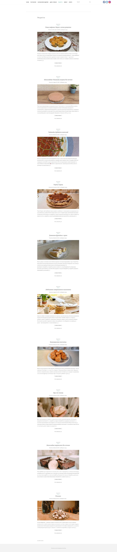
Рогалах (58, 496)
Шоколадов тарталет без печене (58, 445)
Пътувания (33, 2)
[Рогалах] (58, 510)
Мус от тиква (58, 393)
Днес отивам (53, 2)
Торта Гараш (58, 185)
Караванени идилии (43, 2)
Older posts (40, 540)
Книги (70, 2)
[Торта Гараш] (58, 199)
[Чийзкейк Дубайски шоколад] (58, 146)
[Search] (90, 2)
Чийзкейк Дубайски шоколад (58, 132)
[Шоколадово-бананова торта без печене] (58, 94)
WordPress (64, 548)
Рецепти (60, 2)
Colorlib (56, 548)
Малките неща (64, 29)
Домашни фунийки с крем (58, 235)
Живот (65, 2)
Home (27, 2)
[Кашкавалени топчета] (58, 356)
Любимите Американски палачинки (58, 290)
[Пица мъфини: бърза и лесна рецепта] (58, 42)
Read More (58, 115)
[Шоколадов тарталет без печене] (58, 460)
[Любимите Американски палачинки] (58, 304)
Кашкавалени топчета (58, 342)
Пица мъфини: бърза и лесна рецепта (58, 27)
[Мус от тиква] (58, 407)
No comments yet (58, 65)
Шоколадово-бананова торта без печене (58, 80)
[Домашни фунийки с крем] (58, 250)
